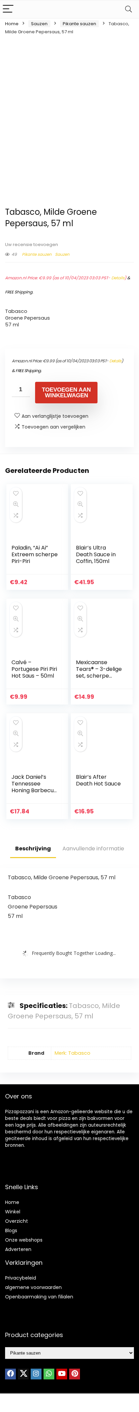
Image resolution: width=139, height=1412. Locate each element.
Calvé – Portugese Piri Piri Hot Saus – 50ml (34, 669)
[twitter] (23, 1374)
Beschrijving (33, 848)
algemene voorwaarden (33, 1287)
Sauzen (39, 24)
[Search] (128, 9)
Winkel (12, 1211)
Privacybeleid (20, 1278)
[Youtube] (61, 1374)
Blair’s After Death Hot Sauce (98, 780)
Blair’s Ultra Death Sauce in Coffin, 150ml (96, 554)
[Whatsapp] (49, 1374)
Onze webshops (24, 1240)
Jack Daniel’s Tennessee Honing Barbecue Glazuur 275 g (34, 787)
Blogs (11, 1230)
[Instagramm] (36, 1374)
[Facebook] (10, 1374)
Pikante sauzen (79, 24)
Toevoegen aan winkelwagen (66, 393)
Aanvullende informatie (93, 848)
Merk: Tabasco (72, 1053)
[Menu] (8, 9)
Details (117, 278)
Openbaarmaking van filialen (39, 1296)
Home (12, 24)
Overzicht (16, 1221)
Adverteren (18, 1249)
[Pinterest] (74, 1374)
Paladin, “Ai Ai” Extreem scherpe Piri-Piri (34, 554)
